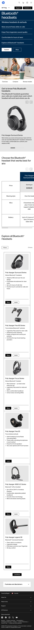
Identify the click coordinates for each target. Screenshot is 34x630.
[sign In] (27, 3)
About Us (3, 597)
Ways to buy (4, 601)
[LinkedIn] (2, 617)
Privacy (15, 621)
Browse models (27, 81)
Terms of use (4, 623)
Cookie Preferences (23, 621)
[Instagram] (9, 617)
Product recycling (11, 620)
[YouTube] (16, 617)
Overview (5, 81)
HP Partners (4, 610)
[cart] (23, 3)
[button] (27, 102)
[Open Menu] (31, 3)
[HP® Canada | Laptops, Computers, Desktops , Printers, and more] (3, 3)
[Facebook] (6, 617)
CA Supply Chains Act (6, 621)
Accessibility (20, 620)
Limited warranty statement (15, 623)
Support (3, 606)
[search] (19, 3)
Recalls (3, 620)
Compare (15, 81)
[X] (13, 617)
